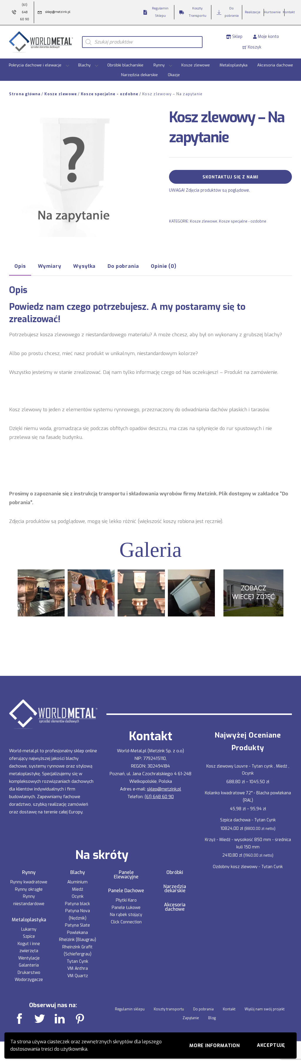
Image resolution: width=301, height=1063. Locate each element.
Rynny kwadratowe (28, 882)
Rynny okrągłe (29, 889)
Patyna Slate (77, 925)
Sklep (237, 36)
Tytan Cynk (77, 961)
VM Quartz (77, 976)
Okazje (174, 74)
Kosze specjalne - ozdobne (109, 94)
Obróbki (174, 872)
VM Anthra (77, 968)
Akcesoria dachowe (275, 65)
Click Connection (126, 922)
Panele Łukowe (126, 907)
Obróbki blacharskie (125, 65)
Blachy (84, 65)
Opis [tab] (20, 266)
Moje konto (268, 36)
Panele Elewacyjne (126, 874)
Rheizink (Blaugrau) (77, 939)
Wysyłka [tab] (84, 266)
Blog (212, 1018)
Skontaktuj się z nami (231, 177)
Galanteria (29, 965)
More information (214, 1045)
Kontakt (229, 1009)
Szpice (29, 936)
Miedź (77, 889)
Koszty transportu (169, 1009)
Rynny (159, 65)
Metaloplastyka (234, 65)
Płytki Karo (126, 900)
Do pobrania (203, 1009)
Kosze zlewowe (195, 65)
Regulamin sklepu (130, 1009)
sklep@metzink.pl (164, 789)
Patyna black (77, 904)
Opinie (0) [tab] (163, 266)
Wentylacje (29, 958)
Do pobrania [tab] (123, 266)
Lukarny (28, 929)
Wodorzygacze (29, 979)
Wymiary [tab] (49, 266)
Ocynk (77, 896)
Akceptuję (271, 1045)
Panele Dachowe (126, 891)
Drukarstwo (29, 972)
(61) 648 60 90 (159, 797)
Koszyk (254, 47)
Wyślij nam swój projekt (265, 1009)
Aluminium (77, 882)
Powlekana (77, 932)
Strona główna (25, 94)
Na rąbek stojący (126, 914)
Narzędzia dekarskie (139, 74)
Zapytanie (191, 1018)
